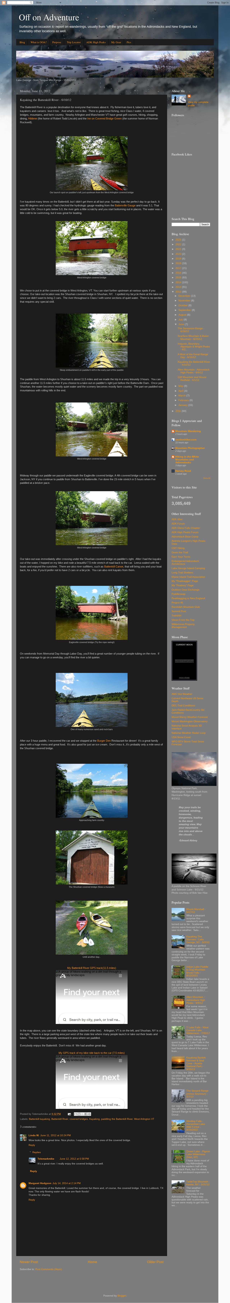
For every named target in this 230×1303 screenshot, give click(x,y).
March (182, 395)
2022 (179, 244)
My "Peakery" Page (183, 585)
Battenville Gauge (125, 205)
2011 (179, 411)
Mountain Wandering (188, 431)
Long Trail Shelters (182, 572)
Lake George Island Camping (188, 568)
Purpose (56, 42)
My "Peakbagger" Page (185, 581)
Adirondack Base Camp (185, 536)
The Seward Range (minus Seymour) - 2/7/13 (197, 1093)
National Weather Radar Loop (189, 733)
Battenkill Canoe (113, 566)
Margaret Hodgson (40, 1183)
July (181, 319)
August (182, 314)
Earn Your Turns (181, 556)
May (181, 386)
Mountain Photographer (190, 448)
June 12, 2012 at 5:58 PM (74, 1158)
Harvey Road (183, 471)
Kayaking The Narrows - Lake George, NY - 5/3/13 (197, 939)
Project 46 (177, 602)
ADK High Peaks (96, 42)
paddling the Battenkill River (117, 1119)
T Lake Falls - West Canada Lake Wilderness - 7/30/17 (198, 1030)
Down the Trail (180, 552)
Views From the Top (183, 620)
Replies (36, 1152)
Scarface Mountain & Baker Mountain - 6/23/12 (193, 337)
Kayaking (94, 1119)
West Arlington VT (144, 1119)
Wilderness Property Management (183, 625)
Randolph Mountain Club (186, 607)
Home (92, 1262)
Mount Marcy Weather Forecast (190, 717)
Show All (206, 478)
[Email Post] (69, 1114)
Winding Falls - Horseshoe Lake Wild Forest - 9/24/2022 (195, 1125)
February (184, 400)
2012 (179, 291)
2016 (179, 273)
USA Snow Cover (181, 737)
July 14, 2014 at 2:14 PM (66, 1183)
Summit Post (179, 611)
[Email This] (75, 1114)
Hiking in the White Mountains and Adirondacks (187, 459)
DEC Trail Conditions (183, 705)
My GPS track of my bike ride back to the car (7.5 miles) (92, 1052)
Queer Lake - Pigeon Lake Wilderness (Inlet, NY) (198, 1154)
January (183, 405)
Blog (22, 42)
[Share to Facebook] (86, 1114)
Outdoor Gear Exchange (185, 589)
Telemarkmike (46, 1158)
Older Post (155, 1262)
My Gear (116, 42)
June (181, 324)
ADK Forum (178, 523)
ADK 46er (177, 519)
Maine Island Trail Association (188, 577)
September (185, 310)
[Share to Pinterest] (89, 1114)
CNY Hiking (178, 548)
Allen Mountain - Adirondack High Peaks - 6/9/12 (194, 371)
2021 (179, 249)
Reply (32, 1145)
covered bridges (79, 1119)
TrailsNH (176, 615)
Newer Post (29, 1262)
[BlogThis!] (79, 1114)
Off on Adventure (49, 17)
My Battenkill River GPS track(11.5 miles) (91, 968)
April (181, 391)
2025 (179, 239)
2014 (179, 282)
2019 (179, 258)
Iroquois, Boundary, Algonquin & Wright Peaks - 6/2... (194, 346)
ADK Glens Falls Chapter (186, 528)
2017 (179, 268)
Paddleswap (178, 594)
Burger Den (104, 740)
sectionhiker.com (185, 439)
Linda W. (34, 1135)
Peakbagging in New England (188, 598)
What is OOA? (39, 42)
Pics (129, 42)
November (184, 300)
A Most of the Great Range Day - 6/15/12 (193, 356)
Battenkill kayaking (39, 1119)
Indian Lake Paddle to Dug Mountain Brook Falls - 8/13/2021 (197, 971)
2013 (179, 287)
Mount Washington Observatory (190, 721)
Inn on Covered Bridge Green (104, 118)
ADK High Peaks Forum (185, 532)
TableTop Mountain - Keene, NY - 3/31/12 (198, 1183)
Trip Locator (74, 42)
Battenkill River (59, 1119)
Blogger (122, 1295)
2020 (179, 254)
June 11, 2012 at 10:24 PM (55, 1135)
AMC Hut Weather (182, 694)
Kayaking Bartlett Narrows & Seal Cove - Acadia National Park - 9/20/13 (196, 1063)
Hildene (32, 118)
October (183, 305)
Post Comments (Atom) (48, 1269)
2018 (179, 263)
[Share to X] (82, 1114)
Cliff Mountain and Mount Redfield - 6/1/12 (192, 378)
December (184, 296)
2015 (179, 277)
